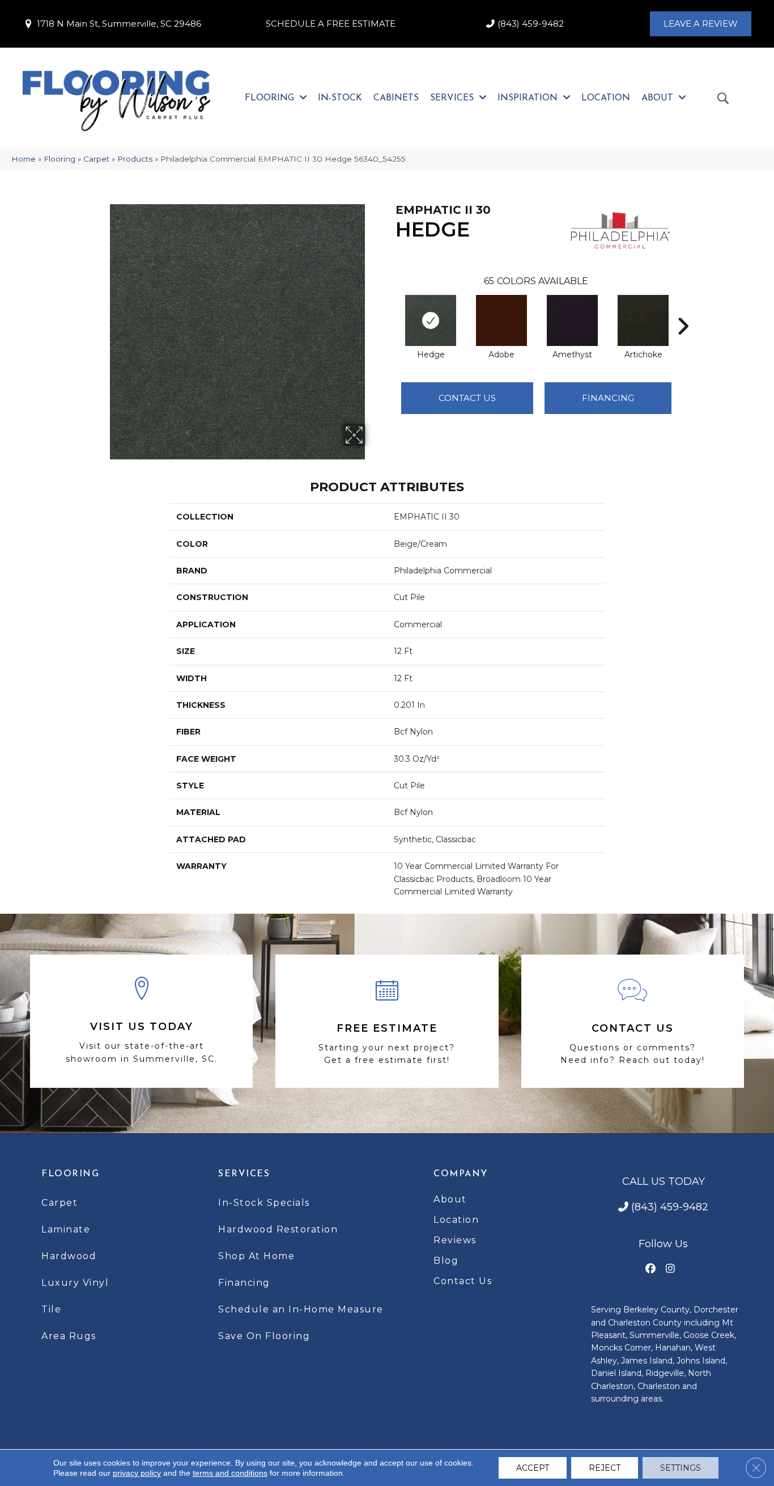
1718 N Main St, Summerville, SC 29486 (119, 23)
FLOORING (70, 1174)
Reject (604, 1468)
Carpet (96, 158)
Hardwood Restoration (278, 1229)
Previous (389, 309)
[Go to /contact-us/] (632, 1021)
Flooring (59, 158)
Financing (244, 1282)
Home (23, 158)
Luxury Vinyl (75, 1282)
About (450, 1199)
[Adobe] (501, 320)
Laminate (65, 1229)
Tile (51, 1309)
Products (134, 158)
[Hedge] (430, 320)
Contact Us (467, 397)
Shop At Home (256, 1256)
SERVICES (244, 1174)
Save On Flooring (264, 1336)
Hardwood (68, 1256)
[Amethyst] (572, 320)
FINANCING (608, 397)
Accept (532, 1468)
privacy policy (137, 1472)
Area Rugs (68, 1336)
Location (456, 1219)
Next (682, 309)
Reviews (455, 1240)
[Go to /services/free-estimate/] (386, 1021)
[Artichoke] (643, 320)
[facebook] (650, 1269)
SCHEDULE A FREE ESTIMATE (330, 23)
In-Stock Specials (264, 1202)
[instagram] (670, 1269)
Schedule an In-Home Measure (301, 1309)
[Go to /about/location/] (141, 1021)
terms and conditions (230, 1472)
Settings (680, 1468)
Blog (445, 1260)
